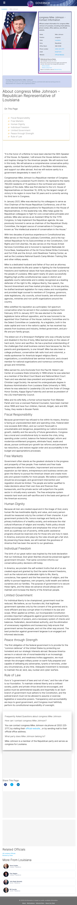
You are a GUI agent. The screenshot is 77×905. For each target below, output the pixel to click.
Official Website (59, 54)
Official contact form (47, 67)
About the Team (50, 903)
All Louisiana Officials (9, 853)
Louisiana (4, 9)
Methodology (31, 903)
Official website (45, 66)
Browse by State (8, 855)
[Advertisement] (37, 764)
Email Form (58, 52)
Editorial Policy (58, 69)
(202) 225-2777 (59, 49)
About (24, 903)
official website (33, 728)
